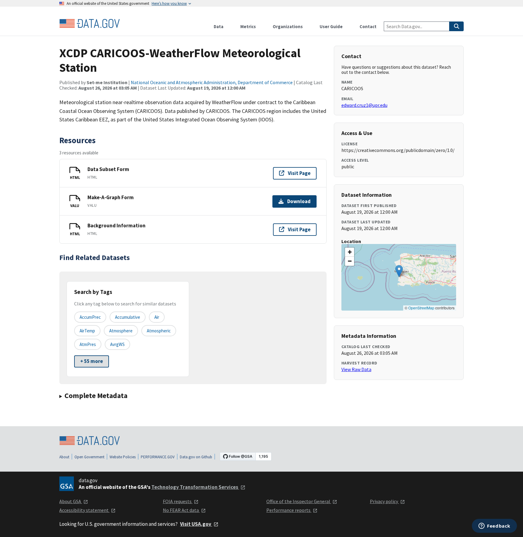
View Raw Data (356, 369)
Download (299, 201)
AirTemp (87, 331)
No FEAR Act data (181, 510)
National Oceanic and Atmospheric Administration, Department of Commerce (212, 82)
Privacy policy (384, 501)
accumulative (127, 317)
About (64, 457)
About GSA (70, 501)
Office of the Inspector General (298, 501)
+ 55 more (91, 361)
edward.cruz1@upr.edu (364, 105)
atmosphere (121, 331)
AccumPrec (90, 317)
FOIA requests (177, 501)
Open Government (89, 457)
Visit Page (299, 173)
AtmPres (88, 344)
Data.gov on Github (196, 457)
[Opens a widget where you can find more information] (494, 526)
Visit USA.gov (196, 524)
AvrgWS (117, 344)
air (156, 317)
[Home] (89, 23)
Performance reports (288, 510)
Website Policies (123, 457)
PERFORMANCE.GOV (158, 457)
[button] (399, 271)
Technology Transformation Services (195, 487)
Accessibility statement (84, 510)
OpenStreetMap (421, 307)
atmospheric (159, 331)
